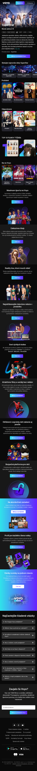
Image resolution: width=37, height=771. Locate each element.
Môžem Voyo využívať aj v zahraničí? (15, 628)
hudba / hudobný (11, 32)
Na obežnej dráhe (18, 99)
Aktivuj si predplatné (17, 395)
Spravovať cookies (18, 741)
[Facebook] (14, 725)
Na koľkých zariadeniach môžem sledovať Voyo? (16, 635)
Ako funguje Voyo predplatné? (12, 621)
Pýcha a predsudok (29, 129)
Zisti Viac (17, 202)
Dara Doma (18, 182)
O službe (26, 729)
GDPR (7, 738)
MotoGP (10, 351)
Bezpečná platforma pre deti (18, 464)
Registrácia (20, 3)
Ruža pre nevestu (29, 99)
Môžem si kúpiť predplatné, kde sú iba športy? (15, 677)
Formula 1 (20, 349)
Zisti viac (17, 241)
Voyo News (27, 738)
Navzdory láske (18, 128)
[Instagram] (18, 725)
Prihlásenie (30, 3)
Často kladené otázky (15, 729)
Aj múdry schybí (7, 99)
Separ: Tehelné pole (29, 183)
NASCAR (16, 351)
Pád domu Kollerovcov (7, 183)
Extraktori (7, 128)
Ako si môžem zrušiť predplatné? (14, 642)
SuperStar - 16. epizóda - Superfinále (9, 75)
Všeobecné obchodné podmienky (21, 735)
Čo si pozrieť (27, 732)
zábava (4, 32)
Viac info (17, 48)
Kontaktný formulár (17, 738)
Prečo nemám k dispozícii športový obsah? (17, 655)
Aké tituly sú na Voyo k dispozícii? (14, 649)
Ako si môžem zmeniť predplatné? (14, 661)
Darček (7, 735)
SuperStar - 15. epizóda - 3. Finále (24, 75)
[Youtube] (22, 725)
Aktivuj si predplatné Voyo (18, 56)
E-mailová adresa (8, 707)
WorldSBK (23, 351)
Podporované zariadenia (13, 732)
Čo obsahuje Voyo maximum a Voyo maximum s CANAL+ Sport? (14, 669)
